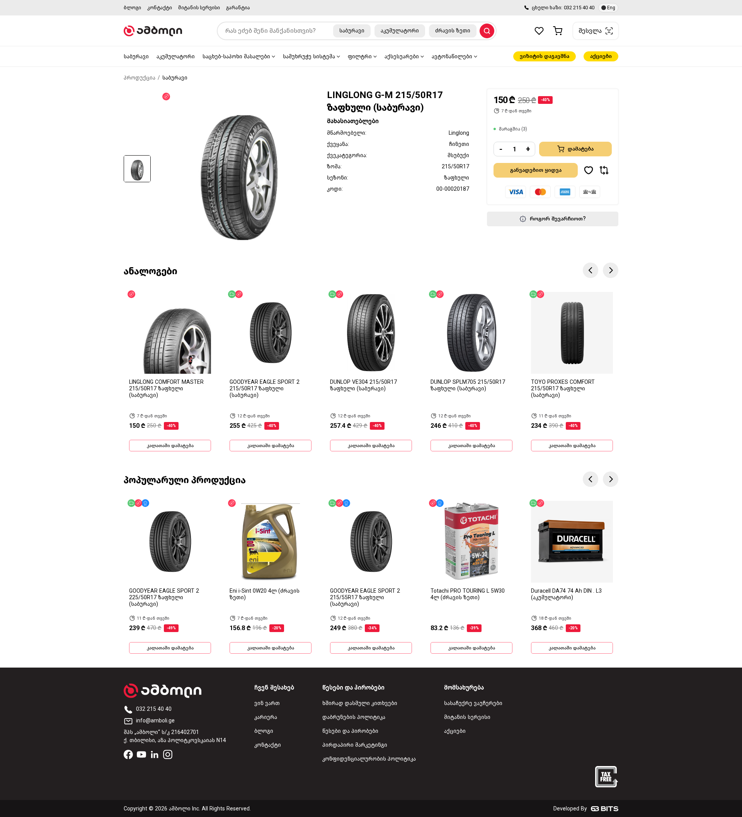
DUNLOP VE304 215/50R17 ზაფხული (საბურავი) (363, 385)
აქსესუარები (402, 56)
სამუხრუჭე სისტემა (309, 56)
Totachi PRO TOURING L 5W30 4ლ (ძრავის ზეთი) (468, 594)
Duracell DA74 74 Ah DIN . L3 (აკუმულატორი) (566, 594)
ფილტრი (360, 56)
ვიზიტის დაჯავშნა (544, 56)
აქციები (601, 56)
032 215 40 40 (579, 7)
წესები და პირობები (350, 731)
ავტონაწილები (452, 56)
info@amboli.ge (155, 720)
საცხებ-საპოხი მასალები (236, 56)
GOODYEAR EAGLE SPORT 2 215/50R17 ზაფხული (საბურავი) (265, 388)
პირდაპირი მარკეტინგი (354, 745)
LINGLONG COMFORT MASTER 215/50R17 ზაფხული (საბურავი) (166, 388)
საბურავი (136, 56)
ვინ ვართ (267, 703)
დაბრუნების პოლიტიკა (353, 717)
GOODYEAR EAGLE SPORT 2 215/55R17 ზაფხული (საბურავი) (365, 597)
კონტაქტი (159, 7)
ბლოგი (132, 7)
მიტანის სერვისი (199, 7)
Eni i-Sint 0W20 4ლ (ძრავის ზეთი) (265, 594)
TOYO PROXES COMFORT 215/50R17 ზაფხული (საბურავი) (563, 388)
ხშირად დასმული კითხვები (359, 703)
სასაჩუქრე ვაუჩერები (473, 703)
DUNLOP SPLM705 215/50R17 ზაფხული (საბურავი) (468, 385)
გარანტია (238, 7)
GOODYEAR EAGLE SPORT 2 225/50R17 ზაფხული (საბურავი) (164, 597)
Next (610, 270)
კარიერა (265, 717)
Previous (590, 270)
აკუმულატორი (176, 56)
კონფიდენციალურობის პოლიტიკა (369, 759)
